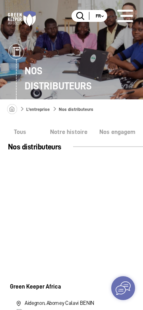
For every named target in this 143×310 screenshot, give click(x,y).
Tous (20, 132)
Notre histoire (68, 132)
